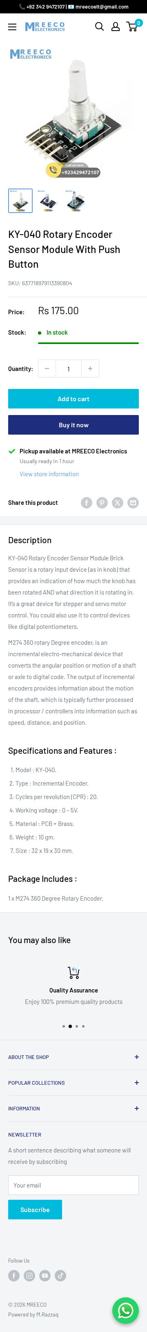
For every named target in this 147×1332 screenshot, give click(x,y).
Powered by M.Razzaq (33, 1314)
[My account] (115, 26)
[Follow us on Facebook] (14, 1275)
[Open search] (99, 26)
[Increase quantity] (90, 368)
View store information (49, 473)
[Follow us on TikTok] (60, 1275)
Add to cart (73, 398)
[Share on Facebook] (86, 502)
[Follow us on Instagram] (29, 1275)
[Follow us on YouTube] (45, 1275)
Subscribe (35, 1209)
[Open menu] (12, 27)
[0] (132, 26)
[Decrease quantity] (47, 368)
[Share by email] (133, 502)
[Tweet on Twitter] (117, 502)
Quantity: (20, 368)
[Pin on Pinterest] (102, 502)
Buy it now (74, 424)
